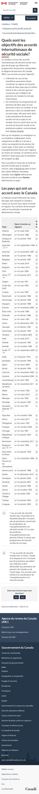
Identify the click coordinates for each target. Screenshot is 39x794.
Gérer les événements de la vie (14, 760)
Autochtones (7, 745)
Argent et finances (9, 735)
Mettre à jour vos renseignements (15, 632)
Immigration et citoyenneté (12, 676)
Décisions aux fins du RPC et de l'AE (17, 28)
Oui (16, 597)
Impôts (15, 24)
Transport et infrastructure (12, 725)
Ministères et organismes (12, 658)
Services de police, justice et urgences (16, 720)
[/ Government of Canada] (15, 3)
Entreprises (6, 686)
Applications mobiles (10, 774)
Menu (9, 17)
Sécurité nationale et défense (13, 711)
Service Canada (17, 131)
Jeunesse (5, 755)
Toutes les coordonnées (11, 653)
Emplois (5, 671)
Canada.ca (6, 24)
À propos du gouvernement (12, 663)
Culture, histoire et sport (11, 715)
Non (22, 597)
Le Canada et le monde (10, 730)
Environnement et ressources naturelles (17, 706)
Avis (3, 784)
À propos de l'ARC (9, 637)
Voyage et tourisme (9, 681)
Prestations (6, 691)
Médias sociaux (8, 769)
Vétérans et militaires (10, 750)
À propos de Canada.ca (11, 779)
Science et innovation (10, 740)
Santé (4, 696)
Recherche (20, 168)
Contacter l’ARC (8, 627)
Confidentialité (7, 789)
